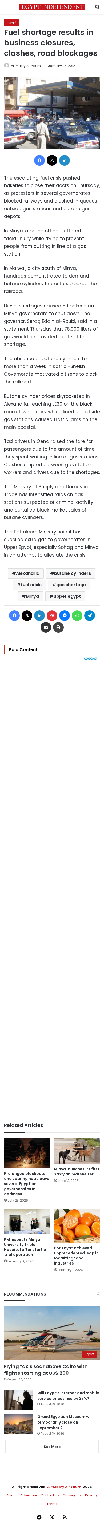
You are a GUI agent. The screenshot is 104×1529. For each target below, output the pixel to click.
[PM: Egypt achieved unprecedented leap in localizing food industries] (77, 1226)
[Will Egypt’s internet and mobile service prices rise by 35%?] (18, 1400)
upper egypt (67, 596)
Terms (52, 1503)
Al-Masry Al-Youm (26, 66)
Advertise (28, 1495)
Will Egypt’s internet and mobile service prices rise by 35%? (68, 1395)
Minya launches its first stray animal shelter (76, 1171)
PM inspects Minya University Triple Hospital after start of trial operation (26, 1247)
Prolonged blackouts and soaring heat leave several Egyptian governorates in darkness (26, 1184)
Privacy (91, 1495)
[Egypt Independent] (52, 7)
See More (52, 1446)
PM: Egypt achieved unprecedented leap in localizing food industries (76, 1255)
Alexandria (27, 573)
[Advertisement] (52, 891)
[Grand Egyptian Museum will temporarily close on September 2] (18, 1424)
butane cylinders (72, 573)
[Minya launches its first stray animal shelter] (77, 1151)
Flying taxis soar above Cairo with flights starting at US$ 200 (46, 1369)
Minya (32, 596)
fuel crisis (31, 585)
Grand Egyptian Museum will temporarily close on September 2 (65, 1422)
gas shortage (71, 585)
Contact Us (49, 1495)
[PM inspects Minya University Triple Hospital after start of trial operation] (27, 1221)
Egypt (12, 22)
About (11, 1495)
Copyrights (72, 1495)
